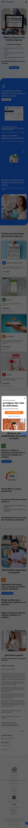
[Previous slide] (22, 434)
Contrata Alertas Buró (14, 412)
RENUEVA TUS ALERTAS (14, 416)
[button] (24, 398)
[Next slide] (25, 434)
